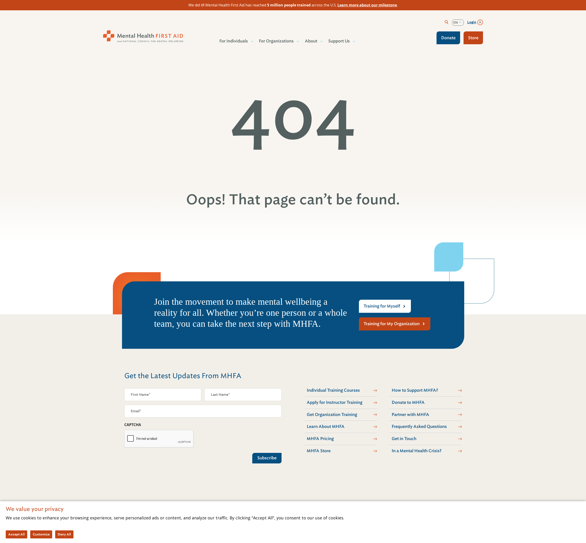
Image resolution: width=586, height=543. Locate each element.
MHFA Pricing (320, 438)
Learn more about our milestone (367, 5)
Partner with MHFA (410, 414)
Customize (41, 534)
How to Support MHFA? (415, 390)
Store (473, 38)
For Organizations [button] (276, 41)
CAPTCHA (132, 424)
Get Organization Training (332, 414)
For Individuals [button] (233, 41)
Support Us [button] (339, 41)
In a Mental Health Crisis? (417, 451)
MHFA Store (319, 451)
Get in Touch (404, 438)
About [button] (311, 41)
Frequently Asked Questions (419, 426)
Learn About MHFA (326, 426)
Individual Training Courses (333, 390)
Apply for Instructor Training (334, 402)
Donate (448, 38)
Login (471, 22)
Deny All (64, 534)
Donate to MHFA (408, 402)
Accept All (16, 534)
